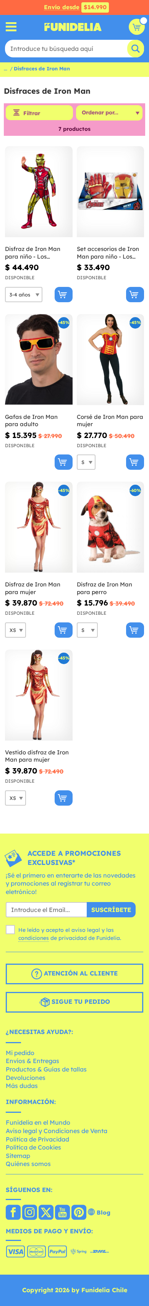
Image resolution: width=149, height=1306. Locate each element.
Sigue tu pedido (80, 1002)
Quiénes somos (28, 1164)
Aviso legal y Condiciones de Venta (56, 1131)
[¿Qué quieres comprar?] (11, 27)
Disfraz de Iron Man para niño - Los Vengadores (32, 252)
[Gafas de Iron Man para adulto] (39, 359)
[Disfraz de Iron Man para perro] (110, 527)
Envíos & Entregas (32, 1061)
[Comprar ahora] (64, 294)
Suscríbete (111, 910)
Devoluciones (25, 1077)
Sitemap (18, 1155)
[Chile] (13, 1213)
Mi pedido (20, 1053)
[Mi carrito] (137, 27)
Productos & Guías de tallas (46, 1069)
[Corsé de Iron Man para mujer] (110, 359)
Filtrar (31, 113)
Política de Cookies (33, 1147)
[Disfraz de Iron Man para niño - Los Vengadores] (39, 192)
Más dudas (22, 1085)
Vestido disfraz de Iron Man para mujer (37, 756)
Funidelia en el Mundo (38, 1122)
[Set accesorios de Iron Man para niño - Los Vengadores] (110, 192)
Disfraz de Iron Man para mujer (32, 588)
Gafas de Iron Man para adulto (31, 420)
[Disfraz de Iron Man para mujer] (39, 527)
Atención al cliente (80, 973)
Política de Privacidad (37, 1139)
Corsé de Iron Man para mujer (110, 420)
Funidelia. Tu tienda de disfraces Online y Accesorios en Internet (73, 27)
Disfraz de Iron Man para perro (104, 588)
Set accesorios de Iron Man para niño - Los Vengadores (108, 252)
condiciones (33, 938)
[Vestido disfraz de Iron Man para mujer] (39, 695)
